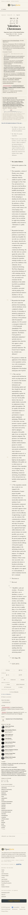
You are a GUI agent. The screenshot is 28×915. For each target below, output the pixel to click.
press (2, 820)
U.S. (14, 15)
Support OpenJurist (14, 900)
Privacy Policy (4, 911)
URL (4, 679)
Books (2, 884)
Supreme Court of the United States (14, 32)
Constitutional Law (6, 702)
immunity (3, 806)
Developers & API (5, 892)
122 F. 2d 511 (15, 663)
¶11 (10, 484)
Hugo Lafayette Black (10, 742)
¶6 (10, 170)
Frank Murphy (8, 738)
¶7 (10, 230)
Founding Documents (6, 883)
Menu (4, 9)
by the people (20, 460)
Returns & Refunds (5, 909)
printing (3, 822)
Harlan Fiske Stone (9, 726)
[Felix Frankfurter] (2, 735)
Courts (3, 877)
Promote (3, 825)
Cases (2, 870)
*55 (7, 457)
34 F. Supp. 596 (16, 658)
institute (3, 808)
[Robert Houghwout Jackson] (2, 750)
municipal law (4, 815)
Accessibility (15, 907)
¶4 (10, 161)
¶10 (10, 373)
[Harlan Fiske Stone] (2, 727)
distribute (3, 793)
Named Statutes (5, 881)
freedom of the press (6, 803)
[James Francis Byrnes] (2, 746)
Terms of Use (22, 909)
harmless (3, 805)
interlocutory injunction (18, 337)
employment (4, 798)
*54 (7, 300)
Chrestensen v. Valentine (13, 79)
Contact (23, 907)
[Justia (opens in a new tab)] (18, 864)
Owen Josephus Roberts (10, 730)
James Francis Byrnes (10, 746)
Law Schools (4, 879)
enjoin (2, 799)
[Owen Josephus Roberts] (2, 730)
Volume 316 (9, 15)
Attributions (15, 909)
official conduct (16, 547)
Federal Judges (4, 875)
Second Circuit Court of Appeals (14, 713)
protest (3, 827)
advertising (4, 787)
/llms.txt (3, 894)
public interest (20, 395)
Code (2, 871)
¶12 (10, 578)
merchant (3, 813)
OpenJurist (3, 15)
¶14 (10, 587)
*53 (7, 179)
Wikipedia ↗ (9, 49)
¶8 (10, 300)
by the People (4, 791)
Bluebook (22, 679)
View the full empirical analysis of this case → (12, 123)
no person (3, 817)
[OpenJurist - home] (14, 5)
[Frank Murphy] (2, 739)
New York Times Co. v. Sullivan (13, 102)
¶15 (10, 657)
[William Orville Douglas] (2, 758)
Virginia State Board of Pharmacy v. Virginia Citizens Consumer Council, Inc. (13, 61)
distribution (4, 794)
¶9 (10, 357)
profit (2, 824)
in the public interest (6, 812)
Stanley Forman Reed (10, 753)
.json (7, 836)
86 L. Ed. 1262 (14, 22)
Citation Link (13, 679)
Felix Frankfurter (9, 734)
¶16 (10, 663)
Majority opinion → (9, 732)
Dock (2, 796)
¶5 (10, 165)
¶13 (10, 581)
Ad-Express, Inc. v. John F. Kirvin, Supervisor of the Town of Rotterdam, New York (14, 75)
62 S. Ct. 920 (14, 20)
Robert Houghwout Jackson (11, 749)
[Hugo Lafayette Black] (2, 743)
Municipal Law (15, 146)
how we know (11, 88)
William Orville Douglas (10, 757)
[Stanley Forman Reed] (2, 754)
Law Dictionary (4, 873)
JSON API (3, 896)
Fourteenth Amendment (7, 801)
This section (22, 641)
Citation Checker (5, 886)
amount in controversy (17, 313)
